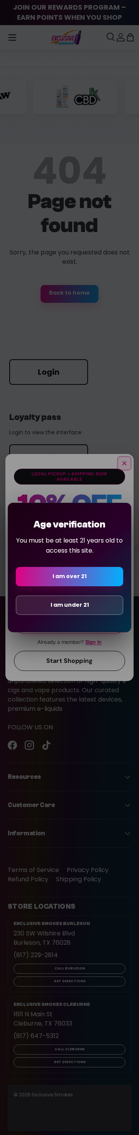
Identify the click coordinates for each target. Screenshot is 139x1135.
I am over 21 (69, 576)
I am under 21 (70, 605)
